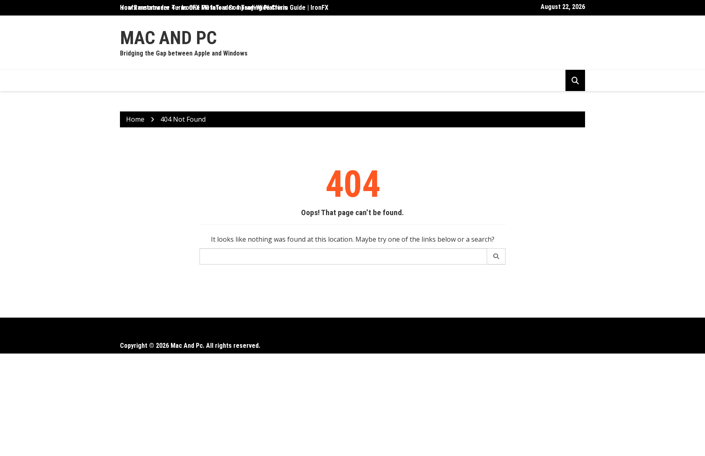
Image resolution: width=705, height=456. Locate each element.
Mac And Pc (168, 38)
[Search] (496, 256)
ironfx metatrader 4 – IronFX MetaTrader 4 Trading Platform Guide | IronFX (224, 7)
